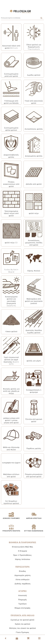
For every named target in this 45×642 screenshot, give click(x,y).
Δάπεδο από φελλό (34, 184)
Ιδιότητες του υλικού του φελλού (22, 628)
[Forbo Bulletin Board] (11, 258)
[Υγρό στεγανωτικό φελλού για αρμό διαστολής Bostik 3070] (11, 346)
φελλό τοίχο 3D (11, 243)
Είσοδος (22, 571)
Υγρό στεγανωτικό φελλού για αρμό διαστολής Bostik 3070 (11, 360)
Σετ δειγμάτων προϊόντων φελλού (11, 502)
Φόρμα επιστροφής (22, 608)
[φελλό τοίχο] (34, 202)
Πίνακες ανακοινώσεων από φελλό (11, 184)
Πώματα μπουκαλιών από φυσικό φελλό (33, 475)
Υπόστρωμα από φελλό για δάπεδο (11, 102)
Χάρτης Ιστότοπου (22, 559)
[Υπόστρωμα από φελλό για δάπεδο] (11, 89)
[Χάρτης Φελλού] (34, 259)
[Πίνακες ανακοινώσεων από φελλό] (11, 170)
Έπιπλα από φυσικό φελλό (33, 420)
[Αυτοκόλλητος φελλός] (34, 117)
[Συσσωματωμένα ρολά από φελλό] (11, 62)
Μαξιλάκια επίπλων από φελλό (11, 475)
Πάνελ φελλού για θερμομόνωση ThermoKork (33, 47)
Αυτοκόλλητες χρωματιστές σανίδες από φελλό (33, 242)
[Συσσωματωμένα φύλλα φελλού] (11, 116)
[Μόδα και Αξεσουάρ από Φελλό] (11, 436)
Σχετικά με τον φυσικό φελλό (22, 620)
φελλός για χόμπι (34, 361)
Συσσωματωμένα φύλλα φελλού (11, 129)
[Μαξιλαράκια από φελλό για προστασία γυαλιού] (34, 287)
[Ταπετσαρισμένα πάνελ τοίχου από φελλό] (11, 199)
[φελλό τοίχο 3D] (11, 231)
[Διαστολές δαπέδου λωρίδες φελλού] (34, 319)
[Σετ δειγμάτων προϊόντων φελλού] (11, 489)
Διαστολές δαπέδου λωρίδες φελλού (34, 331)
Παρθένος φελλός (33, 448)
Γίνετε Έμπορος (22, 632)
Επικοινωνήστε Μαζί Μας (22, 547)
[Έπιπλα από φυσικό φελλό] (34, 407)
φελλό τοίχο (34, 213)
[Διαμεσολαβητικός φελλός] (11, 143)
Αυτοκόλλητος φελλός (34, 129)
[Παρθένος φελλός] (34, 437)
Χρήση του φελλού (22, 624)
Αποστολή (22, 595)
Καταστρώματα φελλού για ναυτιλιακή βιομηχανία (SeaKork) (11, 301)
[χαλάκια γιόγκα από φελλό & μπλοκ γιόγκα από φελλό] (11, 406)
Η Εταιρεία (22, 551)
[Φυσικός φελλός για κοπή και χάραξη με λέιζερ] (11, 377)
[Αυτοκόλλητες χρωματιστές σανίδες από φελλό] (34, 229)
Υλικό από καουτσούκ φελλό (34, 102)
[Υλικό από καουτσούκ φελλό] (34, 89)
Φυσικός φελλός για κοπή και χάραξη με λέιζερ (11, 391)
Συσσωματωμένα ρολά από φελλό (11, 75)
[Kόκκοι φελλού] (11, 320)
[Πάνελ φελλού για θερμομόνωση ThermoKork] (34, 33)
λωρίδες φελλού (33, 75)
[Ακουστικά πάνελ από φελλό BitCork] (11, 34)
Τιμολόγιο (22, 604)
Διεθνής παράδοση (22, 584)
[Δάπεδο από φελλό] (34, 172)
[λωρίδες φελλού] (34, 63)
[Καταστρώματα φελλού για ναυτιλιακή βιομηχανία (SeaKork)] (11, 285)
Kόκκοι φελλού (11, 332)
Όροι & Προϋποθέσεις (22, 555)
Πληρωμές (22, 600)
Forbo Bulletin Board (11, 271)
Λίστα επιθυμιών (23, 580)
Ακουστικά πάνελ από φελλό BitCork (11, 47)
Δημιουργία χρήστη (23, 575)
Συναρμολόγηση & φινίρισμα (33, 391)
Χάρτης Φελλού (33, 271)
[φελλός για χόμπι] (34, 349)
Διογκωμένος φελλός (33, 156)
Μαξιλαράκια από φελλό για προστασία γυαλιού (33, 301)
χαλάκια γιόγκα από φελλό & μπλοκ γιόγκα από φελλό (11, 420)
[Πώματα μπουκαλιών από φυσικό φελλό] (34, 463)
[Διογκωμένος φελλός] (34, 144)
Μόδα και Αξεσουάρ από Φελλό (11, 448)
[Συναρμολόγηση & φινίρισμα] (34, 378)
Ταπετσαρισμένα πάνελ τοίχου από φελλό (11, 213)
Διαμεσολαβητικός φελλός (11, 156)
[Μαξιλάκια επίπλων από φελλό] (11, 463)
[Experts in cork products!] (22, 12)
